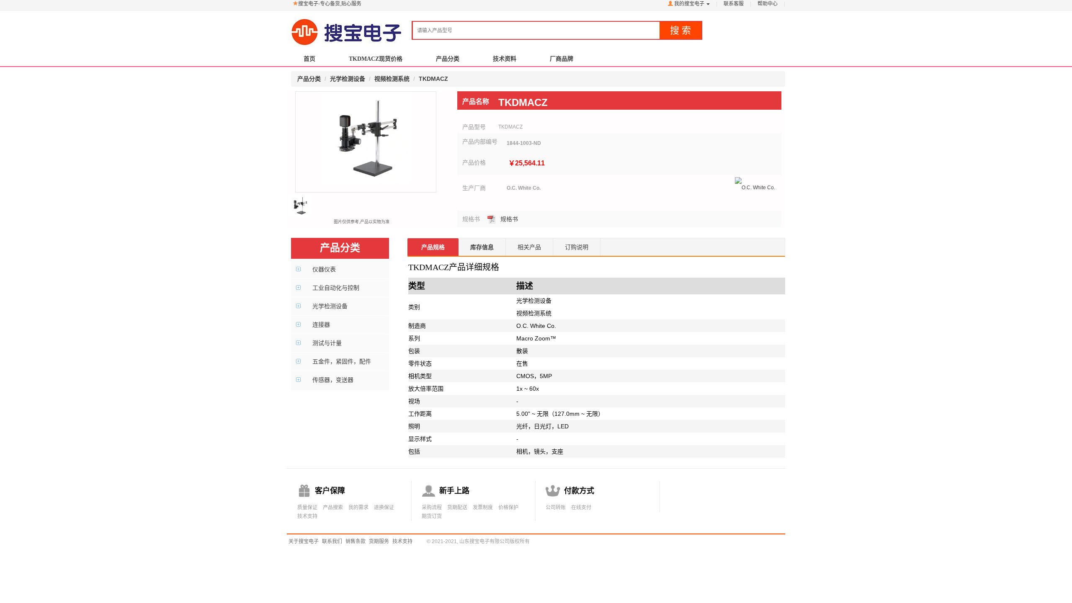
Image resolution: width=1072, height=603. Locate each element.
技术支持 (307, 516)
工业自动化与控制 (335, 287)
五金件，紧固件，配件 (341, 361)
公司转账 (556, 507)
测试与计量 (327, 343)
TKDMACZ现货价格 (375, 59)
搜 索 (680, 30)
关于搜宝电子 (304, 541)
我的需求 (358, 507)
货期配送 (457, 507)
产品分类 (447, 59)
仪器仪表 (324, 269)
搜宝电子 (346, 28)
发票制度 (483, 507)
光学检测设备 (330, 306)
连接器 (321, 324)
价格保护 (508, 507)
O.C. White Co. (524, 188)
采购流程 (432, 507)
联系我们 (332, 541)
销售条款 (355, 541)
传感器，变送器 (332, 379)
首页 (309, 59)
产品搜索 (333, 507)
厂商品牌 (561, 59)
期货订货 (432, 516)
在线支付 (581, 507)
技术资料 (504, 59)
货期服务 (379, 541)
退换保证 (384, 507)
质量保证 (307, 507)
